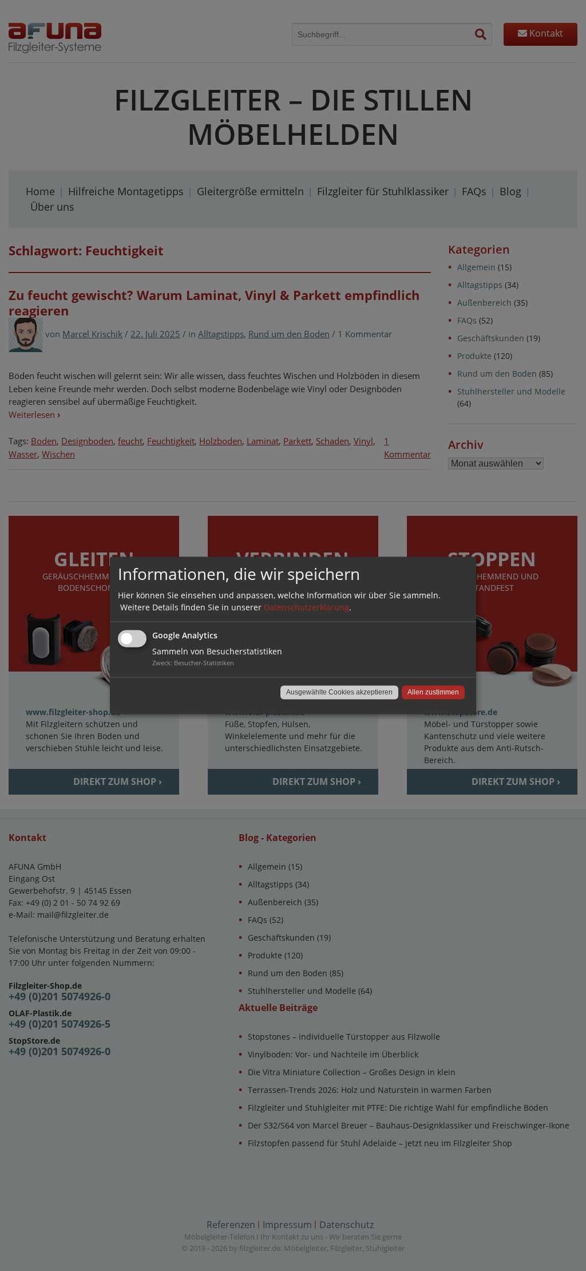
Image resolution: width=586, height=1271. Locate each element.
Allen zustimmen (433, 693)
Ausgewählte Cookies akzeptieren (339, 693)
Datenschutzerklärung (306, 607)
